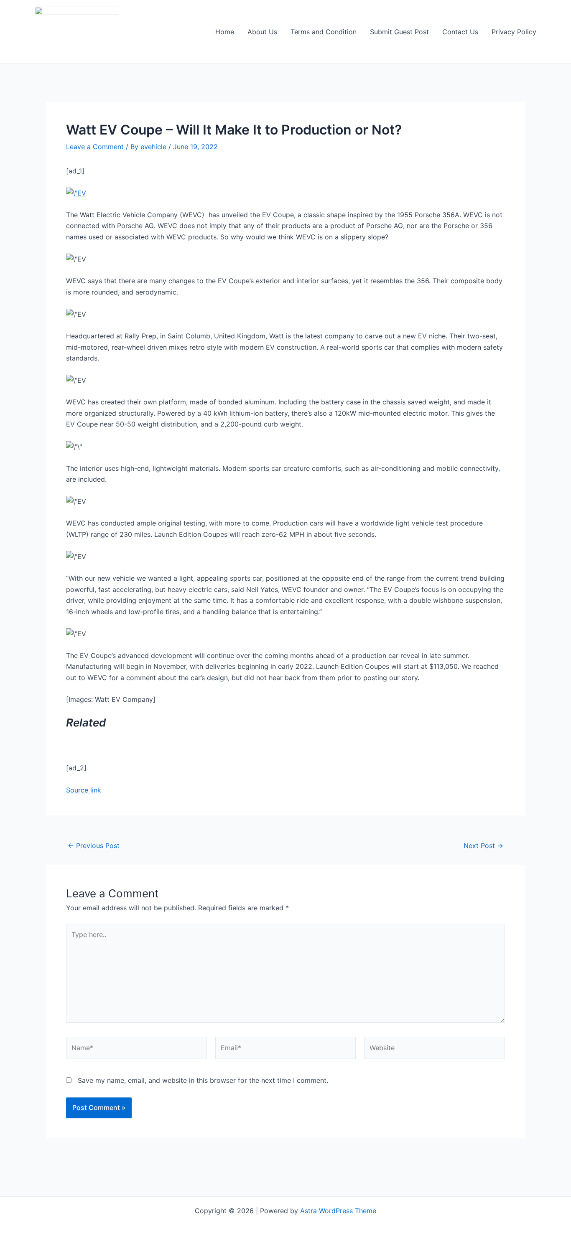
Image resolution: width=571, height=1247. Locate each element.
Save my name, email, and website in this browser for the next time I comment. (203, 1080)
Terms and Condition (324, 32)
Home (224, 32)
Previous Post (94, 845)
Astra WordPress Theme (338, 1210)
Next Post (483, 845)
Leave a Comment (95, 146)
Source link (83, 790)
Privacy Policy (514, 32)
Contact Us (460, 32)
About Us (262, 32)
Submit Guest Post (399, 32)
